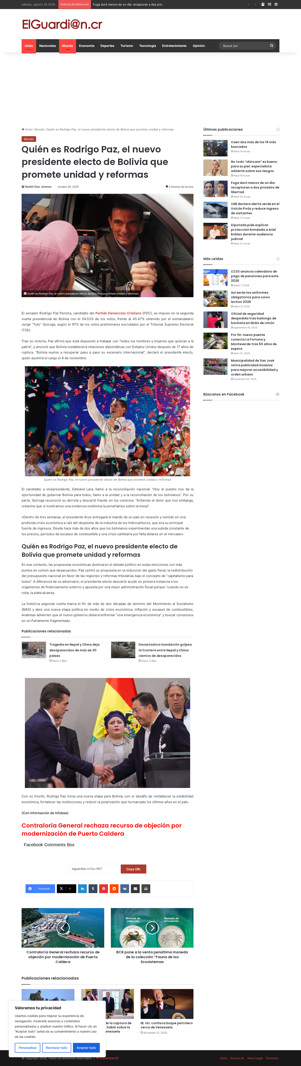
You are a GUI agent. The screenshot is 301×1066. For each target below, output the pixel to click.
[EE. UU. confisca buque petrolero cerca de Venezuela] (167, 1004)
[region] (57, 1029)
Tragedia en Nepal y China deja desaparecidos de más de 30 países (74, 650)
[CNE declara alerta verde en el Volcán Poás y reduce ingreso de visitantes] (215, 210)
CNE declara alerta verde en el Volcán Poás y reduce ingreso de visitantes (255, 208)
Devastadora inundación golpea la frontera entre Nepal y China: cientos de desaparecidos (165, 650)
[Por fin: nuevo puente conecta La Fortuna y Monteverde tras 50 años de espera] (215, 341)
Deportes (107, 46)
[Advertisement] (150, 90)
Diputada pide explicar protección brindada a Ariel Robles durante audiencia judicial (253, 232)
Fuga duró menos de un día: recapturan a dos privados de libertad (138, 4)
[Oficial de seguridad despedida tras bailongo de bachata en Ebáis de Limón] (215, 319)
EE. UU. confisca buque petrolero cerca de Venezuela (167, 1025)
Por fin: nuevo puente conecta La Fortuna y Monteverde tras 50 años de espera (254, 342)
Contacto (272, 1058)
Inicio (29, 46)
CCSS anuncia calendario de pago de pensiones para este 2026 (255, 276)
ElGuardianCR (109, 1058)
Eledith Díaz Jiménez (38, 186)
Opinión (199, 46)
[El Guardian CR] (62, 24)
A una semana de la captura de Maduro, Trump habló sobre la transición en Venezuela (106, 1027)
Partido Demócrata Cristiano (118, 313)
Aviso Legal (255, 1058)
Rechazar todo (56, 1048)
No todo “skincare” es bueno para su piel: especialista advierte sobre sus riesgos (254, 166)
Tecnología (147, 46)
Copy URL (133, 869)
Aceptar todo (86, 1048)
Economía (86, 46)
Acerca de (237, 1058)
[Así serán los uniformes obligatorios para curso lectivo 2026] (215, 298)
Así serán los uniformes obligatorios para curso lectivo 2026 (250, 297)
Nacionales (47, 46)
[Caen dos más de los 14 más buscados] (215, 148)
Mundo (67, 46)
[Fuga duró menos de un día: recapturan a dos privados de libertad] (215, 189)
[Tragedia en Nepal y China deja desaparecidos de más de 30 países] (34, 650)
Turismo (127, 46)
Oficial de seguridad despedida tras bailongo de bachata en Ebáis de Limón (253, 318)
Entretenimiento (174, 46)
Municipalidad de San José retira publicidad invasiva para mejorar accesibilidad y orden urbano (254, 367)
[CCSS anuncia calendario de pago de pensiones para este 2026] (215, 277)
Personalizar (28, 1048)
